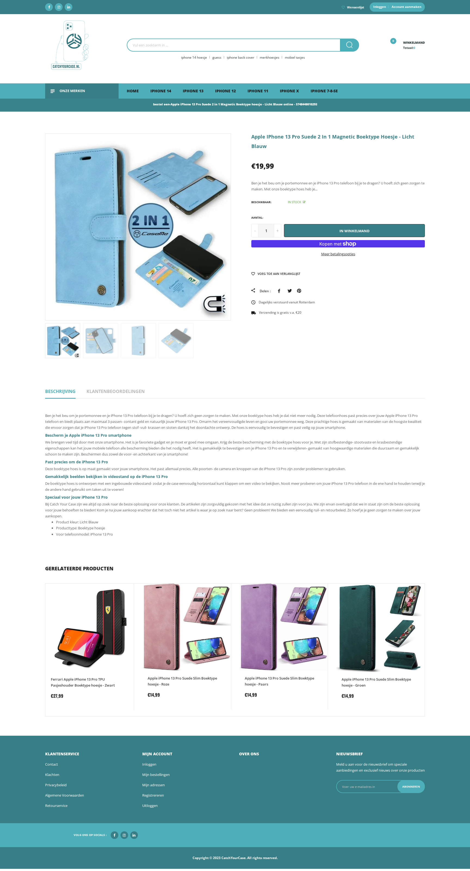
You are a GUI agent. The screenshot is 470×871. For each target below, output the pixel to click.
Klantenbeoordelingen (115, 391)
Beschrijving (60, 391)
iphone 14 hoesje (194, 57)
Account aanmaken (406, 7)
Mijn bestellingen (156, 774)
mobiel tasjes (295, 57)
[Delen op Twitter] (289, 291)
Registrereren (153, 795)
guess (216, 57)
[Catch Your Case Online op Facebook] (49, 7)
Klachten (52, 774)
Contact (51, 764)
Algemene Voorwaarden (64, 795)
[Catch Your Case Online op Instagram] (59, 7)
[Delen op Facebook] (280, 291)
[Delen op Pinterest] (299, 291)
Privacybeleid (56, 784)
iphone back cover (240, 57)
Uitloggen (150, 805)
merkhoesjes (269, 57)
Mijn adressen (153, 784)
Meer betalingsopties (338, 253)
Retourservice (56, 805)
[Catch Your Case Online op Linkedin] (68, 7)
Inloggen (379, 7)
